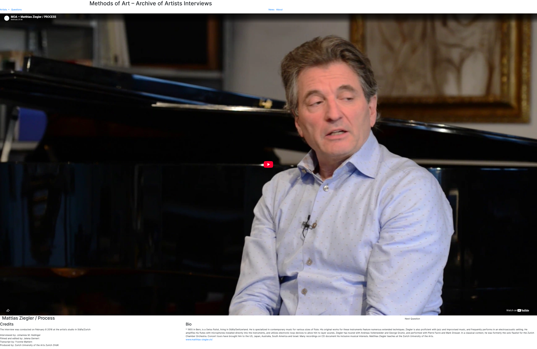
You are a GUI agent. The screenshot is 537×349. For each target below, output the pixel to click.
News (271, 9)
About (279, 9)
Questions (16, 9)
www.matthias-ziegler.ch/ (199, 339)
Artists (4, 9)
